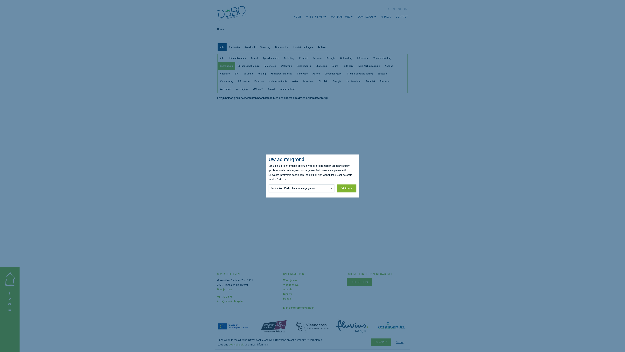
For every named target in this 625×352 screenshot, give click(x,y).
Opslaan (346, 188)
